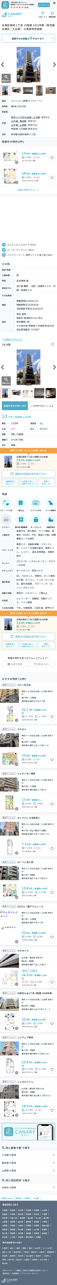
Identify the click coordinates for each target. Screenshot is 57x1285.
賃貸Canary (7, 1198)
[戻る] (2, 64)
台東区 (27, 1198)
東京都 (18, 1198)
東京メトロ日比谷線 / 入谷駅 (25, 117)
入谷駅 (36, 1198)
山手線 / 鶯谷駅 (19, 121)
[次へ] (54, 64)
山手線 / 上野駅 (19, 125)
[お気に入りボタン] (52, 158)
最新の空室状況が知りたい (31, 474)
